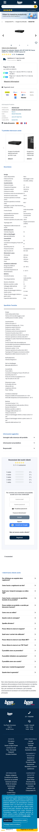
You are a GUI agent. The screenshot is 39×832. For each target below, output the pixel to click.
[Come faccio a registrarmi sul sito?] (35, 586)
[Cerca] (35, 6)
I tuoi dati (31, 743)
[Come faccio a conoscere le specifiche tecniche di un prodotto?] (35, 598)
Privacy (11, 790)
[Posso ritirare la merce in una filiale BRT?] (35, 640)
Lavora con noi (11, 748)
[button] (3, 35)
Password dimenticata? (19, 513)
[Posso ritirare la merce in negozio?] (35, 629)
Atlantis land (15, 107)
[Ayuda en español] (17, 123)
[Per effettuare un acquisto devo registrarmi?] (35, 578)
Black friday (30, 779)
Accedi (30, 741)
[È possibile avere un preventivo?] (35, 651)
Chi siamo (11, 741)
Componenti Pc (31, 790)
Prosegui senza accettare (12, 824)
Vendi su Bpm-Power (11, 745)
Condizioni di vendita (11, 777)
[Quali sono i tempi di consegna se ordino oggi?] (35, 591)
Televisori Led (30, 788)
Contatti (11, 743)
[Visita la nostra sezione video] (29, 702)
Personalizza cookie (20, 820)
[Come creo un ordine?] (35, 613)
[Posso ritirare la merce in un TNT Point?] (35, 645)
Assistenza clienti (30, 750)
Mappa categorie (11, 775)
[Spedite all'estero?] (35, 623)
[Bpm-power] (19, 2)
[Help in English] (22, 123)
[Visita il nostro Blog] (10, 702)
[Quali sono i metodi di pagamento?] (35, 667)
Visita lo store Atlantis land (9, 48)
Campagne (30, 777)
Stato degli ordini (30, 748)
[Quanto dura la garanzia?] (35, 672)
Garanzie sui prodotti (11, 779)
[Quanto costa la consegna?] (35, 618)
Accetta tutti (8, 820)
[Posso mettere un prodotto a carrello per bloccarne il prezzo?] (35, 605)
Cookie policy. (27, 816)
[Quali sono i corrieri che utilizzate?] (35, 634)
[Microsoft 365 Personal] (19, 15)
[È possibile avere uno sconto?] (35, 662)
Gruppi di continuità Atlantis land (21, 109)
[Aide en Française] (26, 123)
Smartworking (30, 782)
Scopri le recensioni (31, 10)
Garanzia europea (11, 782)
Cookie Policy (11, 792)
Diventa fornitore (11, 754)
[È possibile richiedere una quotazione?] (35, 656)
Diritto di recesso (11, 784)
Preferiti (30, 745)
